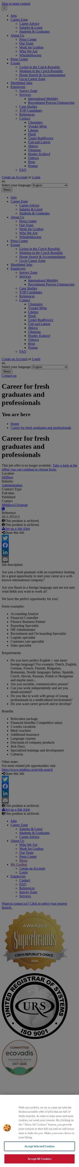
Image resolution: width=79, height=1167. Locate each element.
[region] (39, 1131)
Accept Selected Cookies (39, 1146)
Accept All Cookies (39, 1158)
